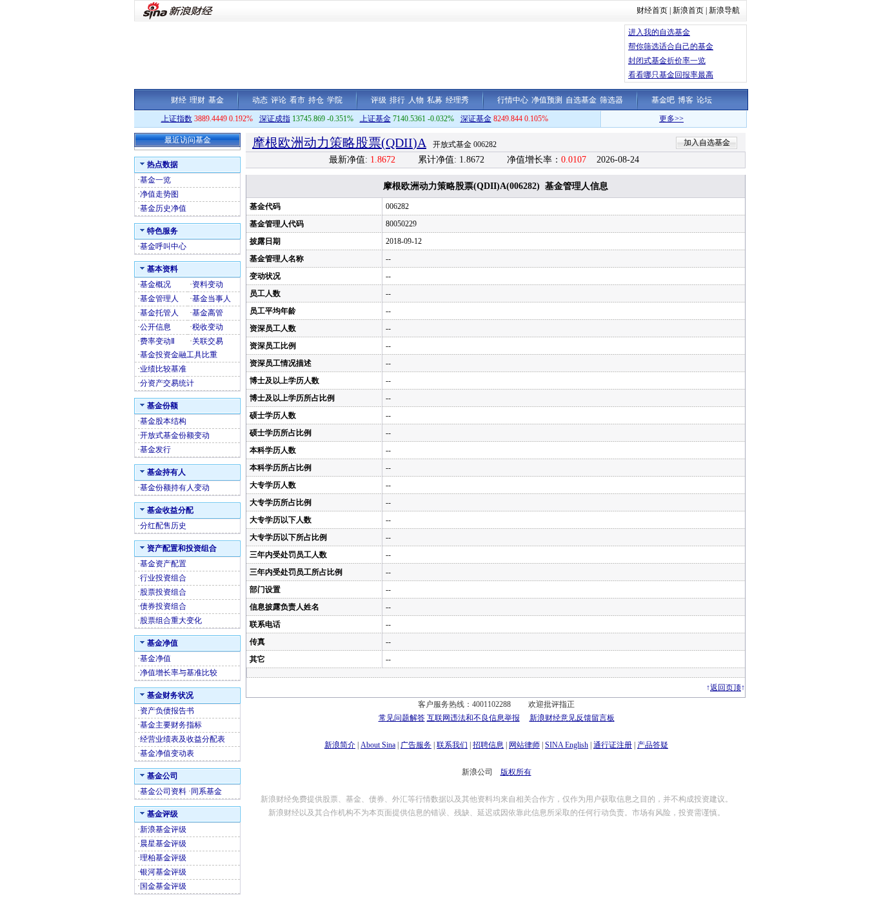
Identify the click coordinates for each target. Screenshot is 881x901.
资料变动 (207, 284)
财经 (178, 99)
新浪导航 (724, 10)
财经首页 (652, 10)
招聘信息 (488, 744)
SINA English (566, 744)
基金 (216, 99)
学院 (334, 99)
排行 (397, 99)
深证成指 (274, 118)
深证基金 (475, 118)
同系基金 (206, 791)
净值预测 (546, 99)
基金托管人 (159, 312)
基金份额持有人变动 (175, 487)
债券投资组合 (163, 606)
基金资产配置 (163, 563)
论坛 (704, 99)
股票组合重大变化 (171, 620)
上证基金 (375, 118)
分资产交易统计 (167, 383)
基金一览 (155, 179)
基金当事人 (211, 298)
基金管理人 (159, 298)
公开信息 (155, 327)
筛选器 (611, 99)
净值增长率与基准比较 (178, 672)
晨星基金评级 (163, 843)
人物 (416, 99)
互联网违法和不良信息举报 (473, 717)
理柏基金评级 (163, 857)
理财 (197, 99)
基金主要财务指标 (171, 724)
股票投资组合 (163, 592)
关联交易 (207, 341)
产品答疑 (652, 744)
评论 (278, 99)
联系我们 (452, 744)
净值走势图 (159, 194)
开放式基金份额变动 (175, 435)
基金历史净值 (163, 208)
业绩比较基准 (163, 368)
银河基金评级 (163, 871)
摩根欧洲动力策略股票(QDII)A (339, 142)
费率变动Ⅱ (157, 341)
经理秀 (457, 99)
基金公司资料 (163, 791)
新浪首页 (688, 10)
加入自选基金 (707, 142)
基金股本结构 (163, 421)
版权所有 (515, 772)
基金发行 (155, 449)
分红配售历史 (163, 525)
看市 (297, 99)
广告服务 (416, 744)
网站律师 (524, 744)
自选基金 (581, 99)
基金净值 (155, 658)
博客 (685, 99)
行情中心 (512, 99)
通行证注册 (612, 744)
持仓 (316, 99)
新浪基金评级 (163, 829)
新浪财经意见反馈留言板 (572, 717)
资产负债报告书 (167, 710)
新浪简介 (339, 744)
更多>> (660, 118)
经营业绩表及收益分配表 (182, 739)
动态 (260, 99)
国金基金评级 (163, 886)
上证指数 (176, 118)
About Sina (378, 744)
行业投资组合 (163, 577)
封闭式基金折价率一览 (667, 60)
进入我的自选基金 (659, 32)
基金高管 (207, 312)
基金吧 (663, 99)
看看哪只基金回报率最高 (670, 74)
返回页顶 (725, 687)
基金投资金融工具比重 (178, 354)
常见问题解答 (402, 717)
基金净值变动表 (167, 753)
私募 (434, 99)
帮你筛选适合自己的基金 (670, 46)
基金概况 (155, 284)
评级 (378, 99)
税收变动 (207, 327)
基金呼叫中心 (163, 246)
